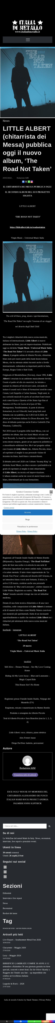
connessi (11, 852)
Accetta (27, 512)
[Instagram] (32, 181)
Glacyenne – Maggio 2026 (14, 948)
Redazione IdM (23, 178)
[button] (51, 491)
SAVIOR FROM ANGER (24, 928)
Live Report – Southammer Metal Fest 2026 (22, 940)
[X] (26, 181)
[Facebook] (23, 181)
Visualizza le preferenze (27, 527)
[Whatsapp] (29, 181)
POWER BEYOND (9, 928)
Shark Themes (32, 1000)
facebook (7, 630)
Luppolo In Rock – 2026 (13, 984)
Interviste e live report (12, 898)
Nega (27, 519)
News (6, 120)
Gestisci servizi (9, 508)
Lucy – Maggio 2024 (12, 955)
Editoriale (7, 893)
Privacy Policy (21, 531)
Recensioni (7, 908)
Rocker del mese (10, 913)
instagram (17, 630)
